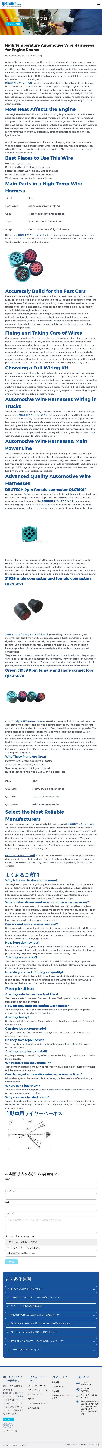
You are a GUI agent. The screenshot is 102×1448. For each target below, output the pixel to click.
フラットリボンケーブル (37, 1390)
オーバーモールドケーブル (38, 1403)
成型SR (31, 1399)
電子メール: (10, 1191)
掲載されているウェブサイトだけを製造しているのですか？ (51, 1341)
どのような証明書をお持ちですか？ (51, 1289)
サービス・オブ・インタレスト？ (20, 1236)
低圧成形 (55, 1382)
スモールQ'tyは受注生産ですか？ (51, 1350)
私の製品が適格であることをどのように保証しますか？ (51, 1315)
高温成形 (55, 1391)
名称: (7, 1179)
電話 (7, 1202)
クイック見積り (14, 24)
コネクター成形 (58, 1386)
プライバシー (24, 1445)
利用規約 (15, 1445)
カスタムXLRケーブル (36, 1385)
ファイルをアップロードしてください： (23, 1248)
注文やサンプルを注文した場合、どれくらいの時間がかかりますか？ (51, 1324)
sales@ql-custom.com (86, 1383)
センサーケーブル (35, 1394)
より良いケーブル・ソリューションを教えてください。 (51, 1298)
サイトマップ (7, 1445)
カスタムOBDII (34, 1408)
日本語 (10, 1431)
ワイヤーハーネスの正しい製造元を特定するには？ (51, 1333)
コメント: (9, 1213)
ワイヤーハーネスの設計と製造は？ (51, 1306)
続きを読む (8, 1419)
